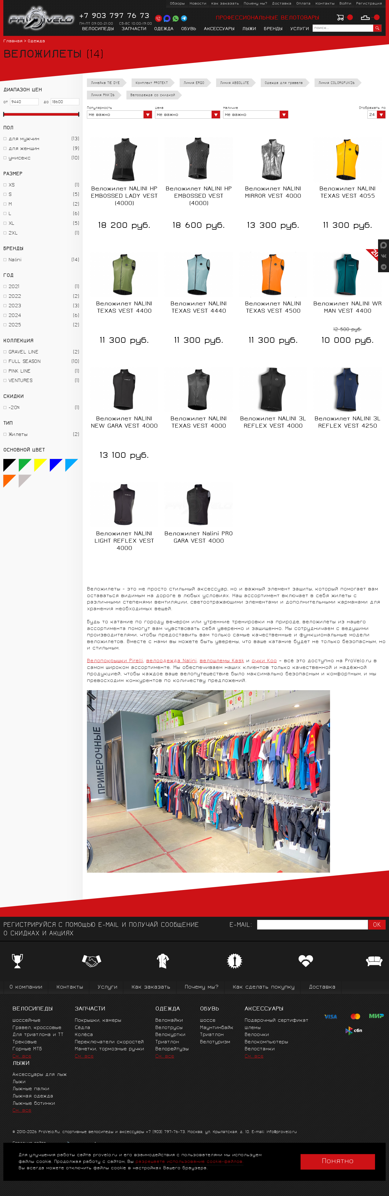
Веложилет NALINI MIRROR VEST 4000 (273, 193)
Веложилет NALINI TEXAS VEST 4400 (124, 308)
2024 (15, 316)
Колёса (84, 1035)
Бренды (273, 29)
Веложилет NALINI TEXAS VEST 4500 (273, 308)
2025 (15, 325)
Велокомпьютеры (266, 1042)
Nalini (15, 260)
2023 (15, 306)
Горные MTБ (27, 1049)
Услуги (299, 29)
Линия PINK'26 (103, 95)
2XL (13, 233)
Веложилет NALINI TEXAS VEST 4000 (198, 422)
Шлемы (253, 1028)
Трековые (24, 1042)
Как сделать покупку (263, 987)
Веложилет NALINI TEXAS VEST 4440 (198, 308)
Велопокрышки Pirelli (115, 661)
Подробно (198, 447)
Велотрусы (169, 1028)
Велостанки (260, 1049)
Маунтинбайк (216, 1028)
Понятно (338, 1161)
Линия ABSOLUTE (234, 83)
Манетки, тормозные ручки (109, 1049)
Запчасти (134, 29)
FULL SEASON (24, 362)
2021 (14, 287)
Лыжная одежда (32, 1096)
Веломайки (169, 1020)
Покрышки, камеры (98, 1020)
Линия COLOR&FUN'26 (336, 83)
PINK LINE (19, 371)
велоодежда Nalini (171, 661)
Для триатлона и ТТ (38, 1035)
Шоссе (207, 1020)
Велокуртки (170, 1035)
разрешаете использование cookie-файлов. (189, 1162)
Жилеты (18, 435)
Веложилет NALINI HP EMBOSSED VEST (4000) (199, 196)
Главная (12, 41)
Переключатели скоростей (109, 1042)
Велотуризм (215, 1042)
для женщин (24, 149)
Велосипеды (98, 29)
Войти (345, 4)
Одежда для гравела (284, 83)
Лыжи (249, 29)
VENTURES (20, 381)
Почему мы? (255, 4)
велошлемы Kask (222, 661)
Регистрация (369, 4)
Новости (198, 4)
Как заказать (225, 4)
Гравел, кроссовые (36, 1028)
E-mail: (240, 925)
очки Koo (264, 661)
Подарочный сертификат (276, 1020)
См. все (21, 1056)
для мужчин (24, 139)
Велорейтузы (172, 1049)
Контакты (325, 4)
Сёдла (82, 1028)
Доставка (281, 4)
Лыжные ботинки (33, 1103)
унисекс (20, 158)
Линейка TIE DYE (105, 83)
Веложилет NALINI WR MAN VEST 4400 (347, 308)
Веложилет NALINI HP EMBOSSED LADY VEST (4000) (124, 196)
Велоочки (257, 1035)
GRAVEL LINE (23, 352)
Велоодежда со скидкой (152, 95)
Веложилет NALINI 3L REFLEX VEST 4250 (348, 422)
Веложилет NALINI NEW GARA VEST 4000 (124, 422)
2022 (15, 297)
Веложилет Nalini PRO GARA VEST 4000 (198, 537)
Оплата (303, 4)
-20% (14, 408)
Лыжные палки (30, 1089)
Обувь (188, 29)
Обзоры (177, 4)
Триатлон (167, 1042)
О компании (25, 987)
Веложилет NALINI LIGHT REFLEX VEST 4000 (124, 541)
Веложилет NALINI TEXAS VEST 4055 (347, 193)
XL (12, 224)
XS (12, 185)
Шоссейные (26, 1020)
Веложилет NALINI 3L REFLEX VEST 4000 (273, 422)
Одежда (164, 29)
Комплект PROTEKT (152, 83)
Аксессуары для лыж (39, 1075)
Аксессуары (219, 29)
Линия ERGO (194, 83)
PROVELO (41, 18)
